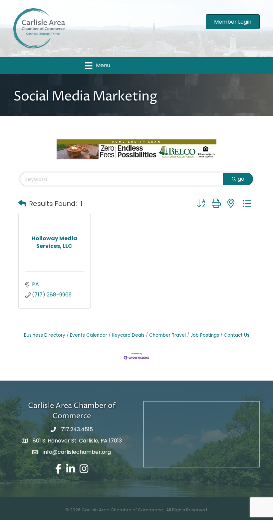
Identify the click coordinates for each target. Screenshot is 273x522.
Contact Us (236, 335)
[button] (22, 204)
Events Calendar (88, 335)
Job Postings (204, 335)
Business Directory (44, 335)
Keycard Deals (128, 335)
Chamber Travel (167, 335)
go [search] (241, 179)
